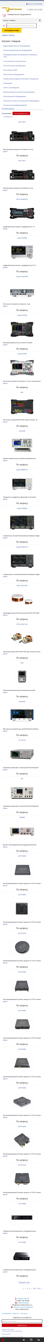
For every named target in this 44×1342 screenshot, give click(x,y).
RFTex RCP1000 (22, 586)
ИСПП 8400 (22, 1049)
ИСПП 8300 (22, 1088)
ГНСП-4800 (22, 1204)
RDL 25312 (22, 161)
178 (34, 1289)
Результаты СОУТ (6, 1334)
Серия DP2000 (22, 315)
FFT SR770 (22, 740)
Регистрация (37, 4)
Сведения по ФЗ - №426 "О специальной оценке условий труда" (12, 1330)
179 (38, 1289)
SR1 (22, 779)
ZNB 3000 (22, 701)
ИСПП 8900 (22, 856)
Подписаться (22, 1325)
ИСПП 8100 (22, 1165)
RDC (22, 392)
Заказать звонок (23, 1298)
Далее (5, 151)
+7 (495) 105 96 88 (34, 9)
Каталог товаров (9, 20)
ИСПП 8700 (22, 933)
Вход (29, 4)
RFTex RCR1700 (22, 624)
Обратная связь (23, 1303)
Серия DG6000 (22, 508)
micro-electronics (22, 1309)
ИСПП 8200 (22, 1126)
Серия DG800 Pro (22, 470)
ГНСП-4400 (22, 1242)
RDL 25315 (22, 122)
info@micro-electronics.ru (22, 1305)
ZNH (22, 663)
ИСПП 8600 (22, 972)
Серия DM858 (22, 238)
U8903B (22, 817)
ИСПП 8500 (22, 1010)
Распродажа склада (12, 30)
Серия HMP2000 (22, 276)
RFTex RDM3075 (22, 199)
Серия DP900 (22, 354)
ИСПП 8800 (22, 895)
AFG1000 (22, 431)
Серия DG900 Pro (22, 547)
